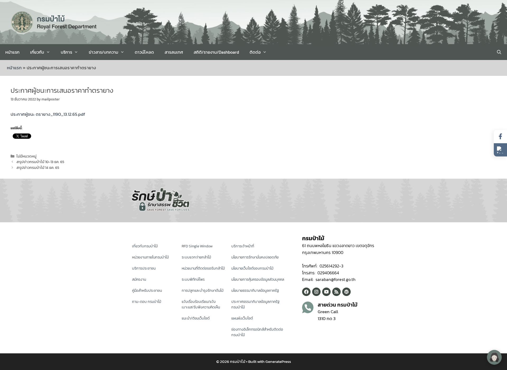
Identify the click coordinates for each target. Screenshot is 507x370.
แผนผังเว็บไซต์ (242, 318)
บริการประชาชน (144, 268)
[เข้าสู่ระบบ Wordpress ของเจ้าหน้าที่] (346, 292)
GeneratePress (278, 361)
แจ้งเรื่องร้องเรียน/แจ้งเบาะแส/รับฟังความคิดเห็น (201, 304)
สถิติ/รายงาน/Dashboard (216, 52)
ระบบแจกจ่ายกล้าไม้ (196, 257)
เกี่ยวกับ (37, 52)
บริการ (66, 52)
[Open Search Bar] (499, 52)
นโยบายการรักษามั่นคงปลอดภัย (255, 257)
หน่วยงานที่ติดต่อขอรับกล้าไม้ (203, 268)
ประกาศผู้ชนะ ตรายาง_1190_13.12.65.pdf (48, 114)
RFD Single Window (197, 246)
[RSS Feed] (336, 292)
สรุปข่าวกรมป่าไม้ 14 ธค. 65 (37, 167)
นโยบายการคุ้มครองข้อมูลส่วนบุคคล (257, 279)
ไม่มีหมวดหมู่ (26, 156)
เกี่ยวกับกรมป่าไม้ (145, 246)
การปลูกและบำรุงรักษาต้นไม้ (202, 290)
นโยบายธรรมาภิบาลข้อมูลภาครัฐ (255, 290)
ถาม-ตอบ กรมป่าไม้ (146, 301)
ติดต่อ (255, 52)
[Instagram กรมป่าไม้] (316, 292)
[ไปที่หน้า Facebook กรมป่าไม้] (500, 136)
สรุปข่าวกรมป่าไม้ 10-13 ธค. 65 (40, 162)
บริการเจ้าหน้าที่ (242, 246)
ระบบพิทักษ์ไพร (193, 279)
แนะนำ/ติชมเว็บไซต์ (196, 318)
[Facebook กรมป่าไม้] (306, 292)
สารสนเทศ (174, 52)
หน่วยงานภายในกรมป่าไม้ (150, 257)
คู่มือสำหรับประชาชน (147, 290)
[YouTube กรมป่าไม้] (326, 292)
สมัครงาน (139, 279)
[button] (500, 149)
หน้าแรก (12, 52)
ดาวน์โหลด (144, 52)
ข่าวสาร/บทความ (103, 52)
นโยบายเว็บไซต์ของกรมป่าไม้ (252, 268)
